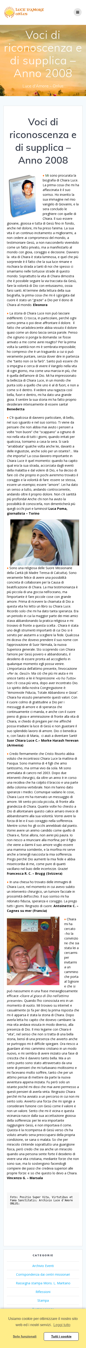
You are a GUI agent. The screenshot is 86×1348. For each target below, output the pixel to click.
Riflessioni (43, 1292)
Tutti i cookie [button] (61, 1336)
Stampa (43, 1300)
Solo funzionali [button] (24, 1336)
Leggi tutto (61, 1325)
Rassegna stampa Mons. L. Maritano (43, 1283)
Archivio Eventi (43, 1266)
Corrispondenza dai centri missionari (43, 1274)
